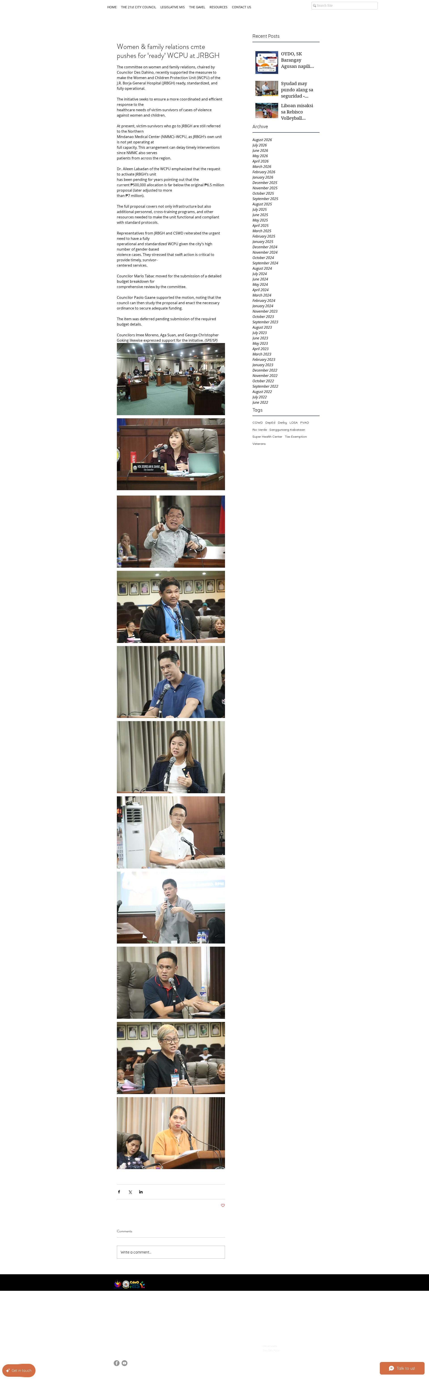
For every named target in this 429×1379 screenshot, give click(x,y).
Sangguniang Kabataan (287, 430)
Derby (282, 423)
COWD (257, 423)
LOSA (294, 423)
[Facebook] (117, 1363)
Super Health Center (267, 437)
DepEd (270, 423)
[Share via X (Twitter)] (130, 1192)
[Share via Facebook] (119, 1192)
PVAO (304, 423)
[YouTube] (124, 1363)
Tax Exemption (296, 437)
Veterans (259, 444)
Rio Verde (259, 430)
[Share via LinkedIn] (141, 1192)
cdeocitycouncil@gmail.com (136, 1344)
